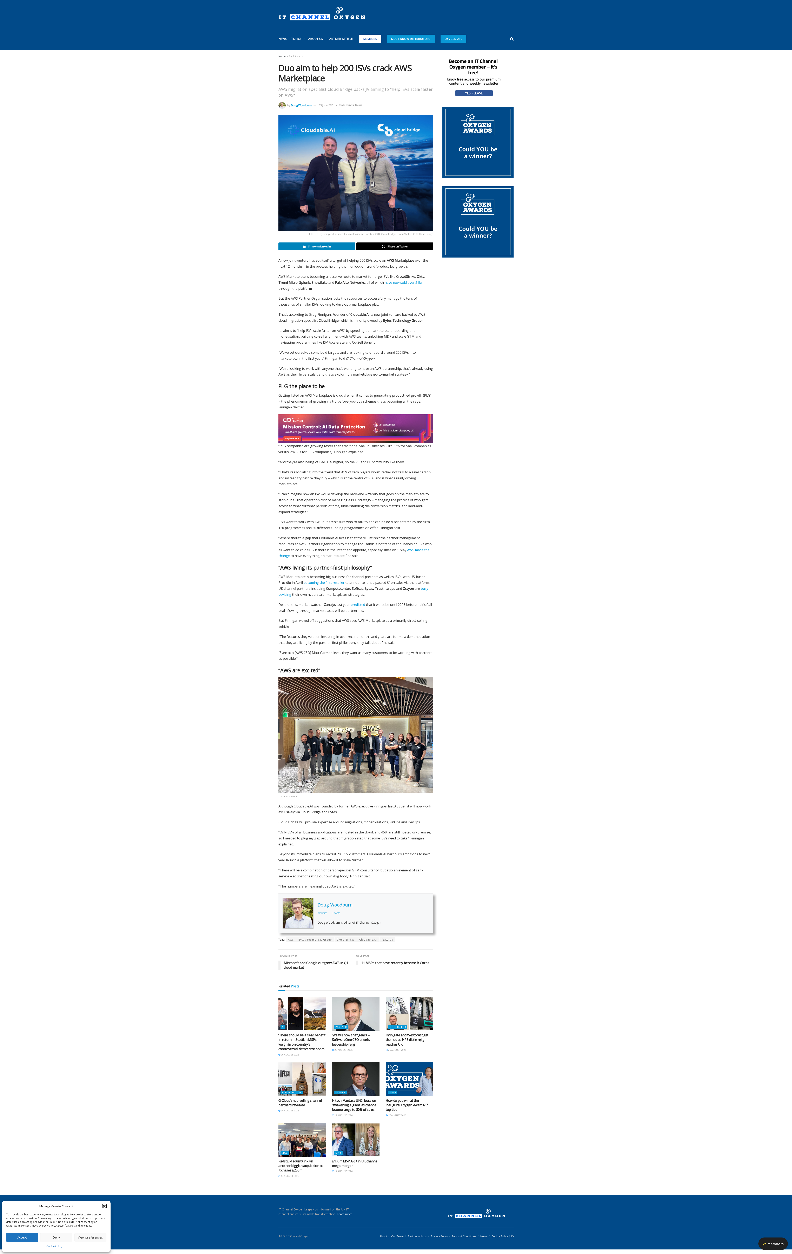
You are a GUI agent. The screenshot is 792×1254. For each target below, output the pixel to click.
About (383, 1241)
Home (282, 56)
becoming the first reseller (324, 587)
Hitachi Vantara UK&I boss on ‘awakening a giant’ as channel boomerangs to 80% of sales (354, 1109)
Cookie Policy (54, 1246)
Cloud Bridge (346, 944)
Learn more (344, 1219)
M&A (285, 1157)
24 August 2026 (289, 1115)
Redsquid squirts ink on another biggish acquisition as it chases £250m (300, 1170)
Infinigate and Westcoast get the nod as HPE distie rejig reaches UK (407, 1044)
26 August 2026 (289, 1059)
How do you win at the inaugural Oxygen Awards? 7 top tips (407, 1109)
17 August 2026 (397, 1119)
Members (370, 39)
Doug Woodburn (301, 105)
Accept (22, 1237)
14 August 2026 (343, 1175)
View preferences (90, 1237)
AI (283, 1031)
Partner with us (341, 39)
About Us (315, 39)
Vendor (340, 1096)
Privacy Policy (439, 1241)
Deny (56, 1237)
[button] (104, 1206)
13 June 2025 (326, 105)
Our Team (397, 1241)
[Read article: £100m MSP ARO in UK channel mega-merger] (356, 1144)
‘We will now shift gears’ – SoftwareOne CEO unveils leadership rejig (351, 1044)
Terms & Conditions (464, 1241)
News (282, 39)
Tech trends (296, 56)
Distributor (397, 1031)
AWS (291, 944)
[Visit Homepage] (321, 13)
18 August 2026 (343, 1119)
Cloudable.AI (368, 944)
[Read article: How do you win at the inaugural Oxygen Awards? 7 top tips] (409, 1083)
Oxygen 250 (453, 39)
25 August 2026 (397, 1054)
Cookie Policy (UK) (502, 1241)
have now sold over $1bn (404, 282)
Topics (296, 39)
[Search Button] (512, 39)
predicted (358, 609)
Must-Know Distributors (411, 39)
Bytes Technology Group (315, 944)
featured (387, 944)
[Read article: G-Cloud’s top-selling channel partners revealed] (302, 1083)
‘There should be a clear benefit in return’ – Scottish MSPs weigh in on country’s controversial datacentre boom (301, 1046)
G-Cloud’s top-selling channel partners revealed (300, 1107)
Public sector (292, 1096)
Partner (341, 1031)
